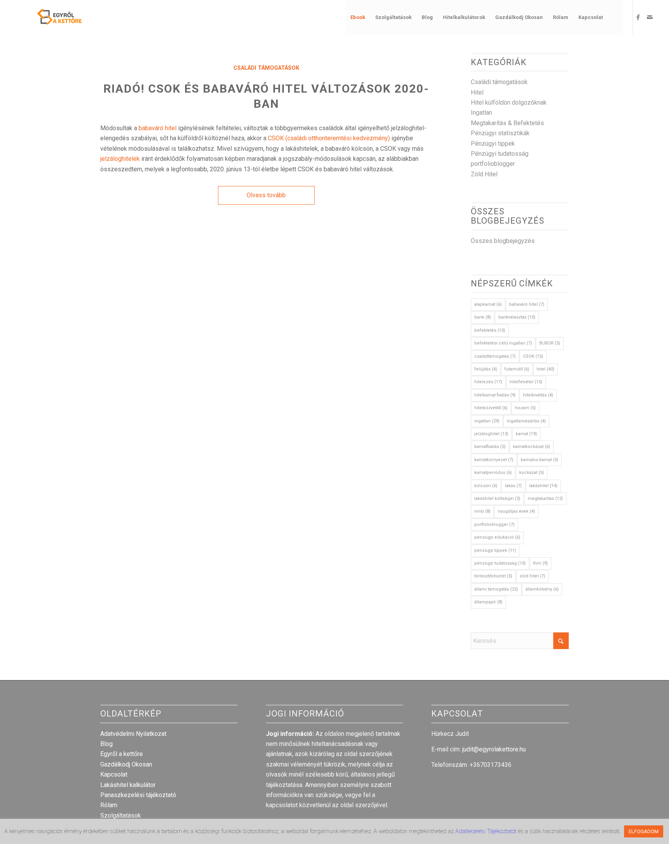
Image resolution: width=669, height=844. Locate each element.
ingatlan (486, 421)
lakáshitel (543, 485)
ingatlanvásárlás (526, 421)
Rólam (108, 805)
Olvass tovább (266, 195)
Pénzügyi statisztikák (500, 133)
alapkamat (488, 304)
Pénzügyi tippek (493, 143)
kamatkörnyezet (493, 459)
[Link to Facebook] (638, 17)
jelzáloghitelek (120, 158)
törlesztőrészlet (493, 576)
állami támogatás (496, 589)
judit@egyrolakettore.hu (494, 749)
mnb (482, 511)
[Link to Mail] (649, 17)
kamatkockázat (531, 446)
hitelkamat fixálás (495, 395)
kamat (526, 433)
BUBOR (549, 343)
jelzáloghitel (491, 433)
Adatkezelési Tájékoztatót (486, 831)
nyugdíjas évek (516, 511)
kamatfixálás (490, 446)
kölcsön (485, 485)
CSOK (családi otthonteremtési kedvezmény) (329, 138)
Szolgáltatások (120, 815)
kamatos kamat (539, 459)
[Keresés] (615, 17)
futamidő (516, 369)
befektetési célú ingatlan (503, 343)
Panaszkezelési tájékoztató (138, 795)
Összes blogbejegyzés (503, 241)
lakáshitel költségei (497, 498)
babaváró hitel (158, 128)
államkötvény (542, 589)
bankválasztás (516, 317)
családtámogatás (495, 356)
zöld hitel (532, 576)
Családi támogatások (266, 68)
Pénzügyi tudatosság (499, 153)
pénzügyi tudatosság (500, 563)
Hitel (477, 92)
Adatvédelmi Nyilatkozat (133, 733)
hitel (545, 369)
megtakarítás (545, 498)
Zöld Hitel (484, 174)
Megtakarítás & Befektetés (507, 123)
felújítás (485, 369)
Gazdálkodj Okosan (126, 764)
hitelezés (488, 381)
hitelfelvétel (525, 381)
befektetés (489, 330)
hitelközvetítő (491, 407)
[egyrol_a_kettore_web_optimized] (50, 17)
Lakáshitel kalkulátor (128, 785)
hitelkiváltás (538, 395)
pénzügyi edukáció (497, 537)
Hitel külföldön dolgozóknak (509, 102)
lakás (513, 485)
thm (540, 563)
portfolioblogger (493, 163)
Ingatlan (481, 112)
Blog (106, 744)
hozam (525, 407)
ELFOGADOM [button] (644, 831)
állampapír (488, 602)
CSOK (533, 356)
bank (482, 317)
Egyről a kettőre (121, 754)
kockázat (531, 472)
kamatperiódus (493, 472)
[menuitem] (357, 17)
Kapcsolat (113, 774)
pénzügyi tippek (495, 550)
